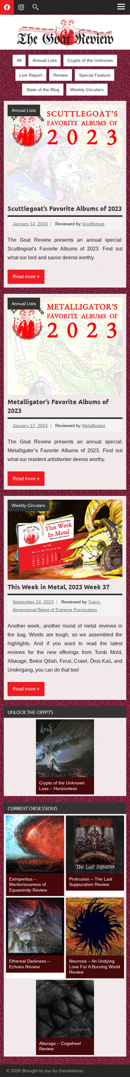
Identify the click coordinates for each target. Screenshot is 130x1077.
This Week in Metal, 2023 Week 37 (58, 587)
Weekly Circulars (86, 89)
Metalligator (93, 425)
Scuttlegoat (93, 223)
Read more (24, 276)
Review (60, 75)
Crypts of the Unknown (90, 60)
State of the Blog (42, 89)
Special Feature (94, 75)
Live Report (30, 75)
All (19, 60)
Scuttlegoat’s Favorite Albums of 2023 (65, 208)
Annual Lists (44, 60)
